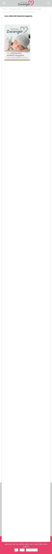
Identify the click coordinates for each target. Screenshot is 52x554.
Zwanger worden (15, 9)
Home (4, 9)
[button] (4, 3)
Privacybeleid (32, 550)
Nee (22, 550)
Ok (16, 550)
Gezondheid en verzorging (32, 9)
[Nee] (49, 545)
